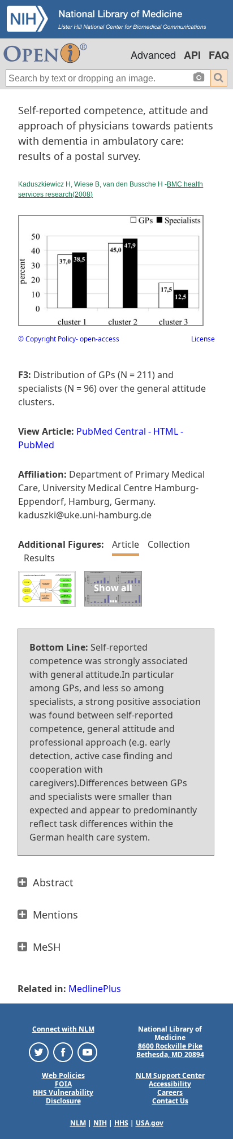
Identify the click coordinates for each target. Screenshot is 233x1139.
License (203, 339)
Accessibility (170, 1084)
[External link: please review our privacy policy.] (39, 1051)
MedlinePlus (94, 988)
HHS (121, 1123)
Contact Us (170, 1101)
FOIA (63, 1084)
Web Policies (63, 1075)
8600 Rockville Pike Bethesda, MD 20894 (170, 1050)
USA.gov (149, 1123)
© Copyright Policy (47, 339)
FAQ (219, 54)
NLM (78, 1123)
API (192, 54)
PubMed (36, 445)
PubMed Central (111, 431)
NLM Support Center (170, 1075)
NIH (100, 1123)
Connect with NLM (63, 1029)
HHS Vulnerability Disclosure (63, 1097)
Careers (170, 1092)
